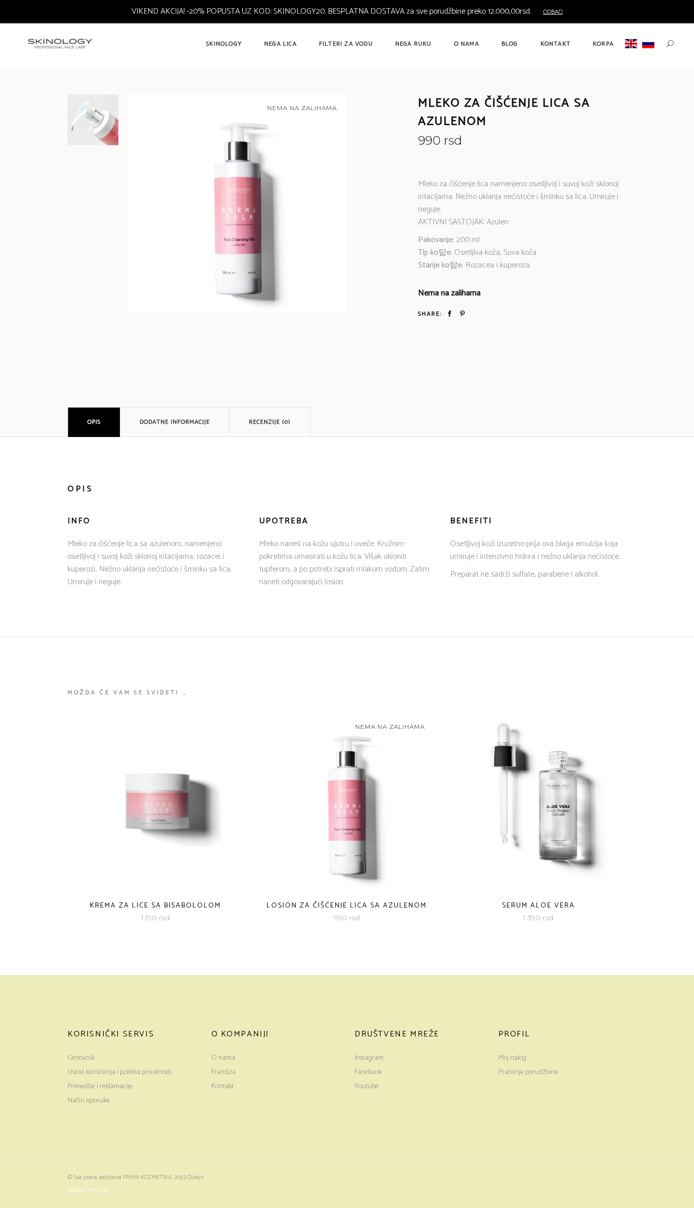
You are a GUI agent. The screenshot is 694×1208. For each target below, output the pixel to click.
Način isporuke (89, 1100)
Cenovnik (81, 1058)
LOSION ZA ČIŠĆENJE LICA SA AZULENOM (347, 906)
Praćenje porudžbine (528, 1072)
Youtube (367, 1086)
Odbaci (553, 12)
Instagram (369, 1058)
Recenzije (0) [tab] (270, 422)
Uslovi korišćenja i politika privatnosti (120, 1072)
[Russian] (648, 43)
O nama (223, 1058)
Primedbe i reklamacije (100, 1086)
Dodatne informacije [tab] (175, 422)
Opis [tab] (94, 422)
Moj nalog (512, 1058)
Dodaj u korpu (128, 918)
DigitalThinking (88, 1190)
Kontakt (222, 1086)
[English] (631, 43)
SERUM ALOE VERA (538, 906)
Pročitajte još (319, 918)
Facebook (368, 1072)
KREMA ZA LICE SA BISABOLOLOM (155, 906)
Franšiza (223, 1072)
